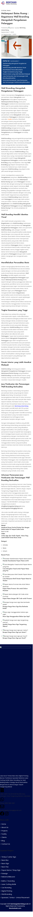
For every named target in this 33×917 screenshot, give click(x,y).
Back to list (5, 531)
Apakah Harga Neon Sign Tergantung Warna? (15, 625)
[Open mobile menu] (31, 3)
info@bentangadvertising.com (11, 506)
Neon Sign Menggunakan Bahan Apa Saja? (16, 616)
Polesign (4, 873)
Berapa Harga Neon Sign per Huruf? (14, 638)
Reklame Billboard (8, 877)
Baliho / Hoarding (8, 881)
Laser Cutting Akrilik (8, 884)
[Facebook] (2, 813)
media (10, 119)
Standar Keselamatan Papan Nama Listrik (16, 561)
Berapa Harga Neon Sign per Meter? (14, 632)
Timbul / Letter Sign (8, 857)
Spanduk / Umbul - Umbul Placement (15, 897)
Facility (4, 834)
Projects (4, 831)
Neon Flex (5, 867)
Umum (5, 551)
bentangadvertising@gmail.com (12, 508)
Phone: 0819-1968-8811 (7, 803)
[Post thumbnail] (17, 559)
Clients (4, 837)
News (8, 10)
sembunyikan (14, 61)
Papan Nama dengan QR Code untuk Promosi (17, 598)
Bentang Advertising (21, 406)
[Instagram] (7, 813)
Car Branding (6, 888)
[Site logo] (8, 3)
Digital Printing (6, 891)
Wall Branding (6, 894)
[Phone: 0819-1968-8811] (2, 799)
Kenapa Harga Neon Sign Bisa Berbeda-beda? (15, 607)
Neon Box (4, 860)
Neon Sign (5, 863)
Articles (3, 10)
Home (3, 824)
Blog (3, 841)
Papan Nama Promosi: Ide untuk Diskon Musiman (15, 589)
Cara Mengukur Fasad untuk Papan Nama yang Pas (16, 570)
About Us (4, 827)
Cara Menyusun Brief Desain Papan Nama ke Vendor (17, 579)
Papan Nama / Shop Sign (10, 870)
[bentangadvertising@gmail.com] (2, 806)
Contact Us (5, 844)
